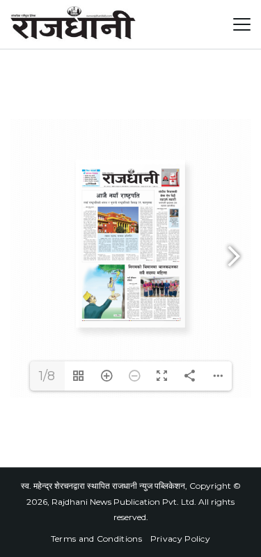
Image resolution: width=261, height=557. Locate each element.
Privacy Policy (180, 538)
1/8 (47, 376)
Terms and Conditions (96, 538)
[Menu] (242, 24)
